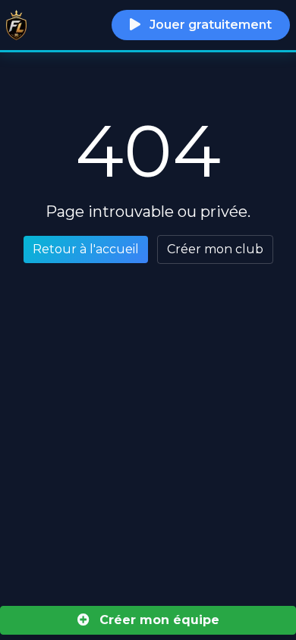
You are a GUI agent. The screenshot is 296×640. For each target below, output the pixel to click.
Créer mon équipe (157, 620)
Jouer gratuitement (209, 24)
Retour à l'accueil (86, 249)
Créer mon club (215, 249)
